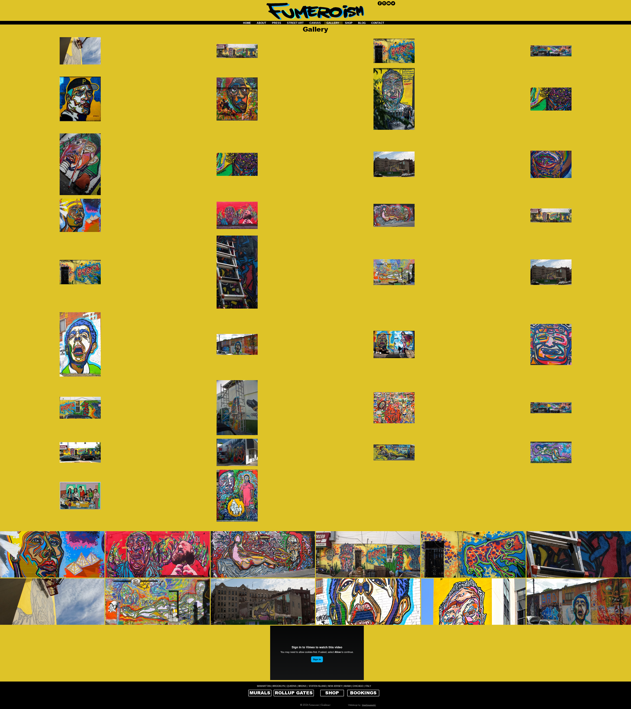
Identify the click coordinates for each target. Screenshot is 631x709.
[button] (263, 554)
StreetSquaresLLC (369, 705)
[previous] (7, 581)
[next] (624, 581)
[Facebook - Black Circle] (380, 3)
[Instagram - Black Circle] (384, 3)
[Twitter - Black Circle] (393, 3)
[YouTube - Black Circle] (388, 3)
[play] (624, 622)
